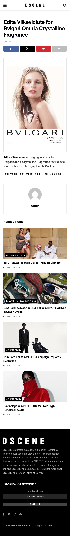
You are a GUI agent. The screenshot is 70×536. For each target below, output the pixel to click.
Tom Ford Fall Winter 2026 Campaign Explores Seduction (32, 359)
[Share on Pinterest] (43, 49)
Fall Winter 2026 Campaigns (21, 300)
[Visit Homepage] (35, 5)
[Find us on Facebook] (3, 514)
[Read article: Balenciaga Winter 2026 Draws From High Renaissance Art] (35, 386)
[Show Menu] (5, 5)
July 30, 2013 (10, 41)
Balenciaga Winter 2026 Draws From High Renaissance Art (29, 408)
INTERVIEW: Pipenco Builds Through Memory (31, 263)
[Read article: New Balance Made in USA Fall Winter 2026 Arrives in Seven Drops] (35, 288)
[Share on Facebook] (11, 49)
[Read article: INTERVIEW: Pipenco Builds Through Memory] (35, 243)
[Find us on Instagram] (15, 514)
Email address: (35, 491)
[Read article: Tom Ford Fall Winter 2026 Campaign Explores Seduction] (35, 337)
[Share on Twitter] (27, 49)
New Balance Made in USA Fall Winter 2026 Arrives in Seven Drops (34, 310)
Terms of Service (34, 472)
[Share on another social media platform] (59, 49)
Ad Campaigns (13, 349)
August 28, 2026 (12, 267)
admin (35, 206)
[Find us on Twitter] (8, 514)
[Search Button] (65, 5)
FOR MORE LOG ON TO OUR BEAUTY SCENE (32, 174)
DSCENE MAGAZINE (15, 255)
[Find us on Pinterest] (20, 514)
